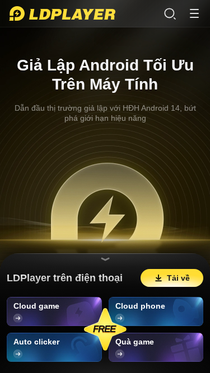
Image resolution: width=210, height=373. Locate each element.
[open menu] (194, 13)
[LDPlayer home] (62, 13)
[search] (169, 13)
